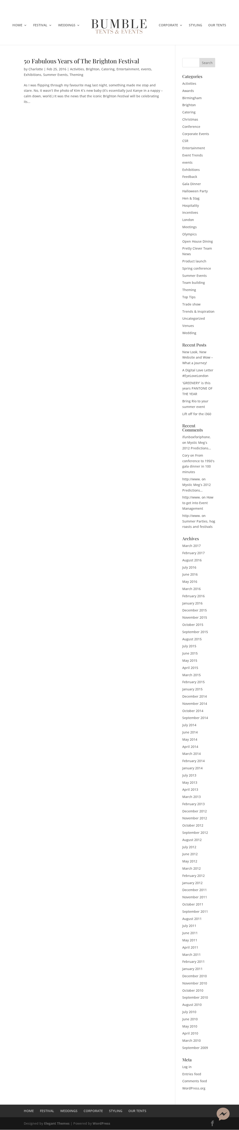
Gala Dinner (191, 184)
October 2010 (192, 990)
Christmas (190, 119)
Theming (76, 74)
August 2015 (192, 639)
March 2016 (191, 589)
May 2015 (189, 660)
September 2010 (195, 997)
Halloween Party (195, 191)
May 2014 (189, 739)
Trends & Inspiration (198, 311)
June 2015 (190, 653)
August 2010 (192, 1004)
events (146, 69)
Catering (108, 69)
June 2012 (190, 854)
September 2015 (195, 632)
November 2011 (194, 897)
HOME (17, 25)
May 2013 (189, 782)
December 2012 (194, 811)
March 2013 (191, 796)
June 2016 (190, 574)
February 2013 (193, 804)
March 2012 (191, 868)
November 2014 (194, 703)
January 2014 (192, 768)
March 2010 (191, 1040)
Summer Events (55, 74)
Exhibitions (32, 74)
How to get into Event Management (197, 503)
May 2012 (189, 861)
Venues (188, 325)
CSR (185, 141)
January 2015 (192, 689)
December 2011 (194, 890)
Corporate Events (195, 134)
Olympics (189, 234)
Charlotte (35, 69)
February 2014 (193, 761)
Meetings (189, 227)
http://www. (191, 479)
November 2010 (194, 983)
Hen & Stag (191, 198)
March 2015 (191, 675)
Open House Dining (197, 241)
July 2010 (189, 1012)
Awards (188, 90)
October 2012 (192, 825)
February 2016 (193, 596)
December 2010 (194, 976)
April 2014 (190, 746)
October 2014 (192, 711)
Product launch (194, 261)
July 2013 (189, 775)
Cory (185, 455)
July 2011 (189, 925)
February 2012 (193, 875)
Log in (187, 1067)
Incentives (190, 212)
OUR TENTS (217, 25)
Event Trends (192, 155)
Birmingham (192, 98)
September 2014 (195, 718)
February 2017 (193, 553)
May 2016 (189, 581)
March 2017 (191, 545)
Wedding (189, 333)
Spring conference (196, 268)
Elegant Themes (57, 1123)
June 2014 (190, 732)
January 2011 (192, 969)
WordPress (101, 1123)
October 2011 (192, 904)
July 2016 (189, 567)
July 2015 (189, 646)
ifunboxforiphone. (196, 437)
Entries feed (191, 1074)
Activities (77, 69)
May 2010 (189, 1026)
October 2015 (192, 624)
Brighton (92, 69)
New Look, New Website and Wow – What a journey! (197, 357)
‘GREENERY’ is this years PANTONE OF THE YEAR (197, 388)
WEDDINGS (66, 25)
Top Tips (189, 297)
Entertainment (127, 69)
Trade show (191, 304)
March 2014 (191, 753)
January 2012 (192, 883)
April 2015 (190, 667)
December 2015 (194, 610)
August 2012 (192, 840)
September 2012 (195, 832)
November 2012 (194, 818)
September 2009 (195, 1047)
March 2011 (191, 954)
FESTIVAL (40, 25)
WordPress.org (193, 1088)
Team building (193, 282)
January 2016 (192, 603)
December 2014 (194, 696)
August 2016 (192, 560)
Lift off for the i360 (196, 414)
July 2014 (189, 725)
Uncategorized (193, 318)
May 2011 (189, 940)
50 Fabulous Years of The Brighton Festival (81, 61)
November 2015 (194, 617)
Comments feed (194, 1081)
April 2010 (190, 1033)
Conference (191, 126)
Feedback (189, 176)
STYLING (195, 25)
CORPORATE (168, 25)
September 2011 (195, 911)
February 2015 (193, 682)
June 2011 (190, 933)
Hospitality (190, 205)
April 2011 (190, 947)
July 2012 (189, 847)
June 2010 (190, 1019)
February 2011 (193, 961)
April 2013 (190, 789)
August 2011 (192, 918)
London (188, 219)
